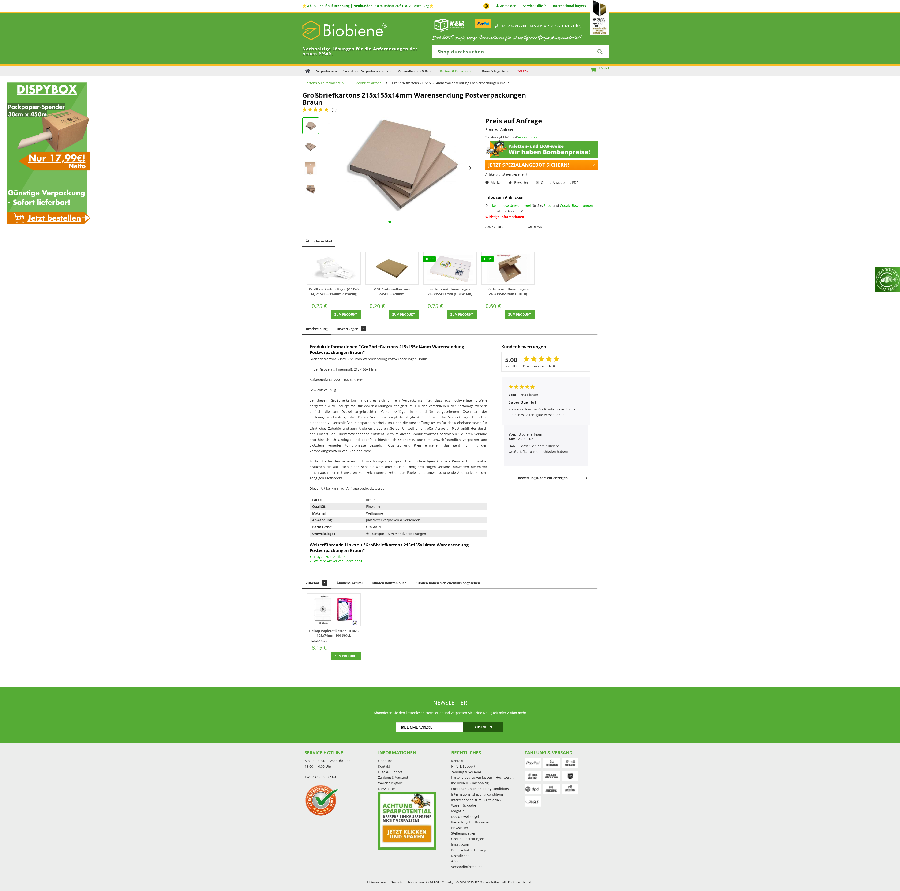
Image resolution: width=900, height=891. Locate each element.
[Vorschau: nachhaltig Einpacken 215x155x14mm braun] (310, 168)
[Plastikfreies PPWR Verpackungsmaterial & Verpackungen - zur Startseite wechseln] (351, 30)
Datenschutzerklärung (468, 850)
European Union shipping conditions (480, 788)
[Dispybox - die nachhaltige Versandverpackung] (47, 153)
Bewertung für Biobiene (470, 822)
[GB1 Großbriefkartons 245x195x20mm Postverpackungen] (392, 268)
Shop (548, 205)
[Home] (307, 71)
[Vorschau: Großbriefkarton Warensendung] (310, 125)
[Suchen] (600, 51)
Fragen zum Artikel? (329, 556)
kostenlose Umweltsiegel (511, 205)
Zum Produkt (345, 314)
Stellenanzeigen (463, 833)
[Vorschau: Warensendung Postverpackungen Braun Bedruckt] (310, 189)
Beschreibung (317, 329)
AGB (454, 861)
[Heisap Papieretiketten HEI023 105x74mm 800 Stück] (334, 609)
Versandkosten (527, 137)
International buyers (569, 6)
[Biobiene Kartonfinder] (449, 25)
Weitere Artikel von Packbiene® (338, 561)
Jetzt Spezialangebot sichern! (528, 165)
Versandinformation (467, 867)
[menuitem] (591, 70)
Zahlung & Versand (393, 777)
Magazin (458, 811)
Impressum (460, 844)
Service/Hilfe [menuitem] (533, 6)
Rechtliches (460, 855)
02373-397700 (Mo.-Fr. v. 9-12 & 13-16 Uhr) (541, 26)
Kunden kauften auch (389, 583)
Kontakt (384, 766)
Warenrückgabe (390, 783)
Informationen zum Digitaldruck (476, 800)
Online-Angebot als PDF (559, 182)
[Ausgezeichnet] (340, 800)
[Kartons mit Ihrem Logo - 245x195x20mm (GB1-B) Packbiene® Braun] (508, 268)
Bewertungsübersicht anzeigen (543, 478)
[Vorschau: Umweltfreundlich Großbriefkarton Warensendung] (310, 147)
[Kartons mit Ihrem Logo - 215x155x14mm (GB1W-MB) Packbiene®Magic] (450, 268)
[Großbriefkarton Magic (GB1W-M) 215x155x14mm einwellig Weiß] (334, 268)
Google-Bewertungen (576, 205)
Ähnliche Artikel (319, 241)
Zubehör (316, 583)
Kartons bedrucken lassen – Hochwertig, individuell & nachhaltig (482, 780)
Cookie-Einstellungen (467, 839)
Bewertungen (351, 329)
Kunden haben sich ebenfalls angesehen (448, 583)
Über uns (385, 761)
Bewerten (521, 182)
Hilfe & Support (390, 772)
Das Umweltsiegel (465, 816)
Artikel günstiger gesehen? (506, 174)
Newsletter (386, 788)
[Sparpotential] (407, 821)
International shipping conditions (477, 794)
